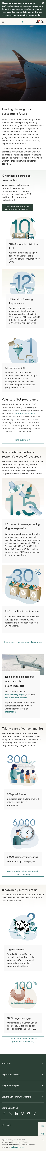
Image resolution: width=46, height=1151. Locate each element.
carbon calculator (25, 413)
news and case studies (16, 697)
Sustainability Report (15, 694)
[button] (43, 1140)
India (9, 1125)
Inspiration (10, 711)
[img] (43, 3)
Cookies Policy (15, 1147)
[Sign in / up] (42, 21)
